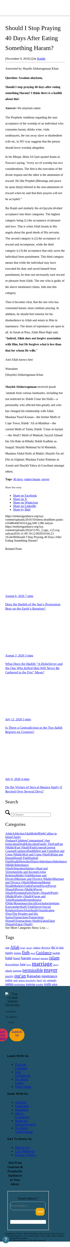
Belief (34, 833)
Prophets (19, 892)
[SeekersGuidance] (31, 8)
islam (54, 957)
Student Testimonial (24, 1130)
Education (32, 844)
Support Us (16, 1033)
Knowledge (12, 964)
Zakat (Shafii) (24, 924)
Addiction (18, 833)
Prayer (44, 886)
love (28, 964)
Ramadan (18, 899)
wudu (47, 984)
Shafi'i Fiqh (27, 906)
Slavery (38, 906)
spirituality (52, 980)
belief (22, 948)
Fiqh (33, 847)
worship (39, 984)
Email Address (28, 1198)
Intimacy (30, 868)
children (36, 947)
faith (61, 947)
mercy (56, 965)
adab (7, 948)
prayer (45, 479)
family (9, 953)
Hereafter (25, 861)
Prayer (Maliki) (25, 889)
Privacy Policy (25, 1155)
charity (29, 948)
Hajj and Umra (45, 851)
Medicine (36, 882)
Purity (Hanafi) (41, 892)
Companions (34, 840)
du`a (54, 947)
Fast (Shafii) (22, 847)
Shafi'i (39, 980)
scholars (44, 903)
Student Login (21, 1081)
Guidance (21, 851)
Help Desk (23, 1087)
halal (8, 958)
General (41, 847)
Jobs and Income (27, 872)
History (35, 861)
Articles (20, 1102)
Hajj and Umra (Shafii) (37, 854)
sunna (9, 984)
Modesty (18, 886)
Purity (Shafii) (23, 896)
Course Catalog (21, 1066)
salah (15, 980)
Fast (55, 844)
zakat (54, 984)
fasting (17, 953)
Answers (21, 1110)
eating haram (32, 479)
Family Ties (45, 844)
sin (44, 980)
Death (22, 844)
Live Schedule (22, 1074)
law (23, 964)
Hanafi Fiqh (21, 858)
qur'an (20, 975)
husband (36, 958)
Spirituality (32, 910)
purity (9, 976)
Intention (19, 868)
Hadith (41, 58)
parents (17, 970)
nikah (8, 970)
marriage (42, 963)
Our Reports (25, 1151)
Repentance (21, 903)
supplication (19, 984)
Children (21, 840)
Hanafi (16, 958)
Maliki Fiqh (23, 875)
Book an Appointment (25, 1122)
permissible (32, 970)
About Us (22, 1147)
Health (15, 861)
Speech (21, 910)
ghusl (32, 953)
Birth (41, 833)
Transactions (20, 917)
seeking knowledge (27, 980)
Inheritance (46, 861)
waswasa (30, 984)
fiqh (26, 952)
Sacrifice (34, 903)
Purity (28, 892)
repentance (49, 976)
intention (44, 958)
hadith (56, 953)
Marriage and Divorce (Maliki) (34, 879)
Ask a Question (22, 1115)
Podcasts (22, 1106)
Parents (35, 886)
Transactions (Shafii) (28, 920)
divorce (45, 947)
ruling (8, 980)
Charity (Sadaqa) (13, 838)
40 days (18, 479)
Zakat (44, 920)
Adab (8, 833)
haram (26, 958)
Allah (27, 833)
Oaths (27, 886)
